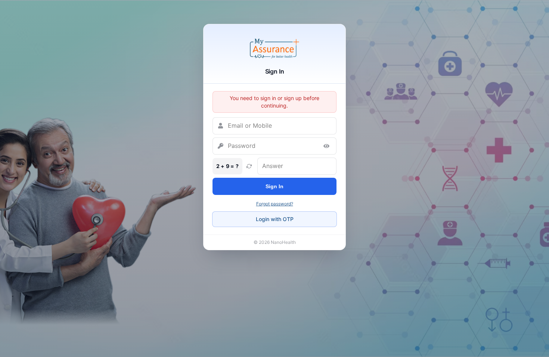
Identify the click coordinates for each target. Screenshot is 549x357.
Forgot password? (274, 204)
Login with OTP (275, 219)
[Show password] (326, 146)
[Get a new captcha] (249, 166)
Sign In (274, 186)
